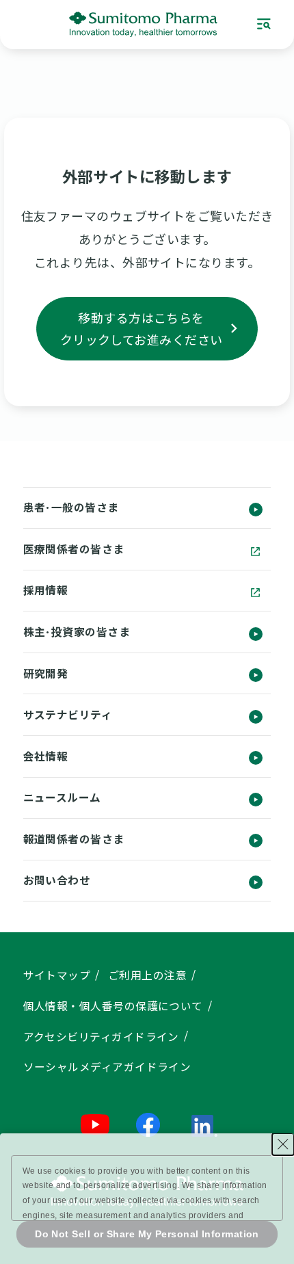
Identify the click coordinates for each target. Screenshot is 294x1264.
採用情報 (45, 590)
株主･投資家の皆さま (76, 632)
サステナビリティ (68, 714)
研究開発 (45, 673)
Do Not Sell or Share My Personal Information (147, 1233)
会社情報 (45, 756)
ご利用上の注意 (147, 975)
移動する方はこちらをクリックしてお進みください (141, 328)
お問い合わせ (57, 880)
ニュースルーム (62, 797)
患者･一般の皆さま (71, 507)
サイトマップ (57, 975)
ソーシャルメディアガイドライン (107, 1067)
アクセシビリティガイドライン (101, 1036)
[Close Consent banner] (283, 1144)
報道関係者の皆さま (73, 839)
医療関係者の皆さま (73, 549)
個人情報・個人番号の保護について (113, 1006)
